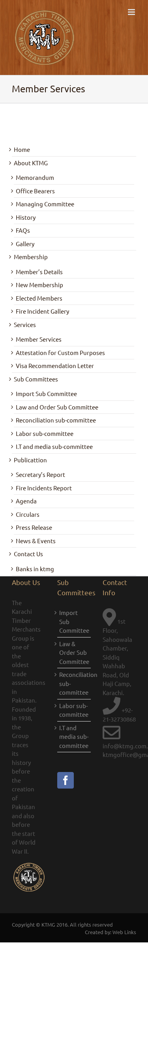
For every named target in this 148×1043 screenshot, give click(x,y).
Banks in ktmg (35, 568)
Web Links (124, 932)
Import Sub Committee (46, 393)
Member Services (39, 339)
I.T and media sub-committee (54, 446)
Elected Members (39, 298)
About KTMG (31, 162)
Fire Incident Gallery (42, 311)
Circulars (27, 514)
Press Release (34, 527)
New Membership (39, 284)
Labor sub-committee (44, 433)
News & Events (36, 540)
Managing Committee (45, 203)
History (26, 217)
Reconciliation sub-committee (56, 420)
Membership (31, 256)
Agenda (26, 501)
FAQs (23, 230)
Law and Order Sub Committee (57, 407)
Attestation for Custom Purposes (60, 352)
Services (25, 324)
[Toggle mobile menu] (132, 12)
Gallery (25, 243)
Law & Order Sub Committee (74, 652)
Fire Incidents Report (44, 488)
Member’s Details (39, 271)
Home (22, 149)
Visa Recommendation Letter (55, 365)
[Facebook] (65, 780)
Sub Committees (36, 379)
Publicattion (30, 460)
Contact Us (28, 553)
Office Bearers (35, 190)
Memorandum (35, 177)
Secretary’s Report (40, 474)
